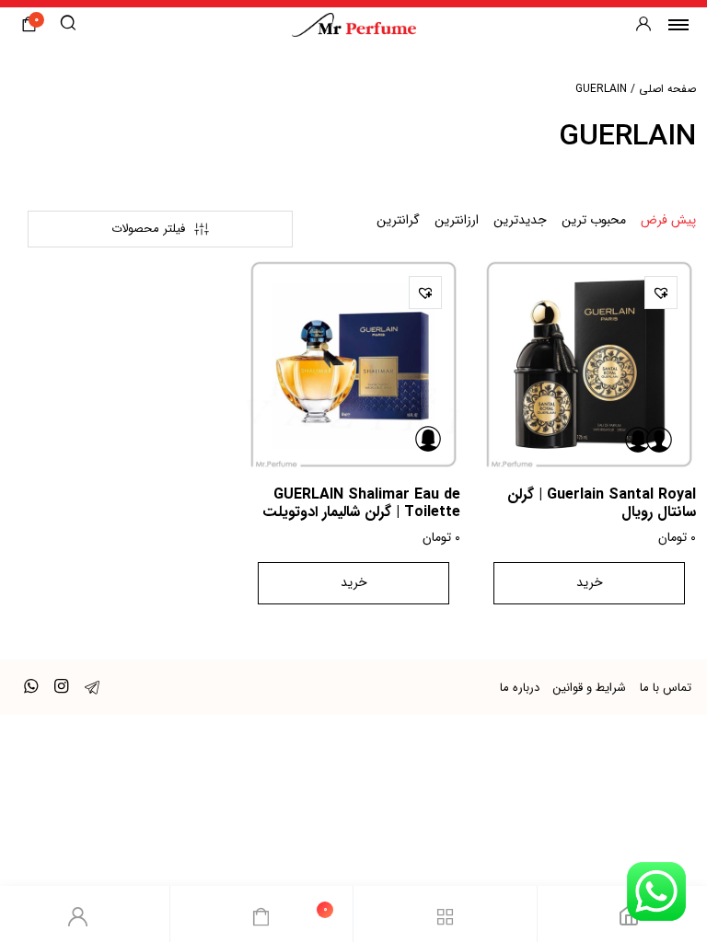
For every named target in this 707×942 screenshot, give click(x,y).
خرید (589, 582)
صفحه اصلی (667, 89)
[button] (661, 292)
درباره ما (519, 687)
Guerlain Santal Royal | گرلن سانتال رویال (601, 503)
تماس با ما (665, 687)
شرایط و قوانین (589, 687)
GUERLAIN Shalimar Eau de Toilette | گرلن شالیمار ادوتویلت (361, 503)
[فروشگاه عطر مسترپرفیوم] (354, 24)
